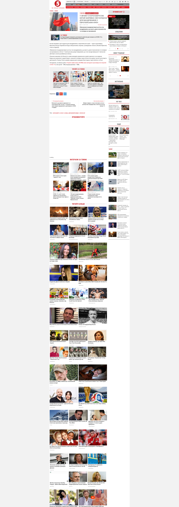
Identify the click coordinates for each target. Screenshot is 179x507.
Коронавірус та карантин (92, 13)
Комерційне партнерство (112, 116)
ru (101, 1)
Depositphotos (74, 29)
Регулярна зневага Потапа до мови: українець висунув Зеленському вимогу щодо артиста (122, 225)
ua (100, 1)
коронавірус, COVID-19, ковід (60, 113)
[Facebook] (104, 1)
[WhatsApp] (114, 1)
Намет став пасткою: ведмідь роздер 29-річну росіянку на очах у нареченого (123, 199)
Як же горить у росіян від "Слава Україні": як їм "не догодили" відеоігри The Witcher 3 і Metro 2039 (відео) (123, 234)
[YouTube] (125, 1)
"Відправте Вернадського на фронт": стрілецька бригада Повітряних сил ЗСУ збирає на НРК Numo (114, 72)
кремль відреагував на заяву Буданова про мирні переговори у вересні (123, 163)
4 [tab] (122, 48)
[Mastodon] (120, 1)
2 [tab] (117, 48)
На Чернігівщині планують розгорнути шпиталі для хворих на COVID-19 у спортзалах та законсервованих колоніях (81, 37)
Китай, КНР (82, 113)
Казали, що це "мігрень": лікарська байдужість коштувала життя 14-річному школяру (123, 190)
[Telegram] (112, 1)
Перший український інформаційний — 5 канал (57, 4)
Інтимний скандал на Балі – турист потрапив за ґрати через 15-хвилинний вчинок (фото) (123, 208)
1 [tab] (115, 48)
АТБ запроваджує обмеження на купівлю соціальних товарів (123, 216)
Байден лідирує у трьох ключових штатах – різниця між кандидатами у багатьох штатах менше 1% (93, 104)
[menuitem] (69, 4)
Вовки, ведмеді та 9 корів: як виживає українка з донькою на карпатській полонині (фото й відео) (123, 155)
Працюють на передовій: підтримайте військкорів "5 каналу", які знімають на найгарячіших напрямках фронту (114, 62)
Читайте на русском (102, 24)
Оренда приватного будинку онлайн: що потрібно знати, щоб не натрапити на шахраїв (114, 107)
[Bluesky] (122, 1)
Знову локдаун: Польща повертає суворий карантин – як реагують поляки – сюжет (77, 85)
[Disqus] (78, 138)
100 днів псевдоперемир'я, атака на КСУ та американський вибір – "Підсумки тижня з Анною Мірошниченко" (77, 196)
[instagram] (106, 1)
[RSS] (128, 1)
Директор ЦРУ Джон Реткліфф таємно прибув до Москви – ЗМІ (122, 181)
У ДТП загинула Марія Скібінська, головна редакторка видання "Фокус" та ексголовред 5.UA (123, 173)
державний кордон (73, 113)
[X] (117, 1)
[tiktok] (109, 1)
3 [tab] (119, 48)
